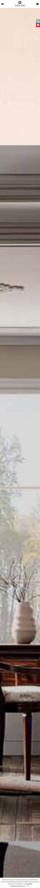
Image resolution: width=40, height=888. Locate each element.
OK (28, 886)
